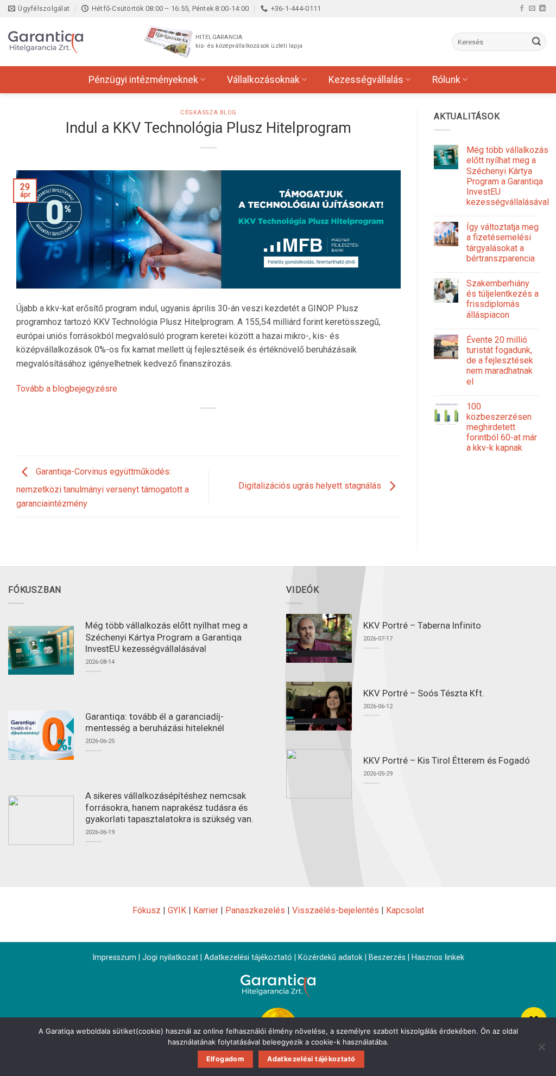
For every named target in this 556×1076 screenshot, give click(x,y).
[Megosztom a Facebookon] (179, 426)
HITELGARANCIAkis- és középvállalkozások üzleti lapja (248, 41)
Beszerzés (387, 957)
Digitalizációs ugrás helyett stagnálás (310, 486)
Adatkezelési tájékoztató (248, 957)
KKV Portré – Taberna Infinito (422, 625)
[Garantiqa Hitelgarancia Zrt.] (62, 41)
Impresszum (114, 957)
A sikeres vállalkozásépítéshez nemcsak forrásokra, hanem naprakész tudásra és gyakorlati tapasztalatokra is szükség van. (169, 807)
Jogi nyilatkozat (170, 957)
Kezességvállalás (365, 79)
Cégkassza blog (208, 112)
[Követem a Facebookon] (522, 8)
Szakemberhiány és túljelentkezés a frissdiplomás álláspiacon (502, 299)
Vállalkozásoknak (263, 79)
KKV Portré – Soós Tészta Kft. (423, 693)
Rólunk (446, 79)
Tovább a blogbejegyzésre (66, 388)
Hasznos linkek (438, 957)
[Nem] (541, 1050)
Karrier (205, 910)
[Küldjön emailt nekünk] (532, 8)
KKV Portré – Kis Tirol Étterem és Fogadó (446, 760)
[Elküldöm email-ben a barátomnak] (219, 426)
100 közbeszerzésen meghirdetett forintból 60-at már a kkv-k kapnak (501, 427)
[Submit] (536, 42)
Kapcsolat (405, 910)
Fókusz (146, 910)
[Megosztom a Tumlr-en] (238, 426)
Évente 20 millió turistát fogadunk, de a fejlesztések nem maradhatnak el (499, 361)
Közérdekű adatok (330, 957)
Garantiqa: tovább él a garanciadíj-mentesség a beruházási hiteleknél (154, 723)
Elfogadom (225, 1059)
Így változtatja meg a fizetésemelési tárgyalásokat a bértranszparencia (502, 243)
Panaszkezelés (255, 910)
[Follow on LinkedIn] (542, 8)
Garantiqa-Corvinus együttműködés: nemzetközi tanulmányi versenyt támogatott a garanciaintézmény (102, 487)
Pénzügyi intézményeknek (143, 79)
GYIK (177, 910)
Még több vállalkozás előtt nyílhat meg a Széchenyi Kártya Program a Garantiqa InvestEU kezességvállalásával (507, 176)
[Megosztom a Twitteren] (199, 426)
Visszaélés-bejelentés (335, 910)
